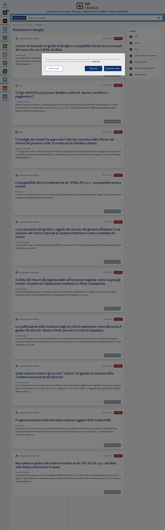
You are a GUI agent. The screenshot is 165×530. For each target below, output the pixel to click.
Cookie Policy (96, 61)
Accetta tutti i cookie (113, 68)
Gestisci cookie (54, 68)
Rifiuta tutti (93, 68)
